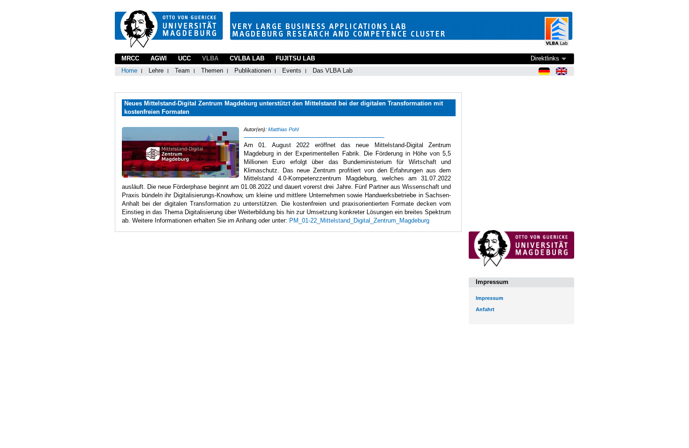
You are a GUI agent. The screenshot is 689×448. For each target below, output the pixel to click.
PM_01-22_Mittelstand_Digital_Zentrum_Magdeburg (359, 220)
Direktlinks (545, 58)
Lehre (156, 70)
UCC (184, 58)
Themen (212, 70)
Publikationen (252, 70)
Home (129, 70)
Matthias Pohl (283, 129)
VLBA (210, 58)
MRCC (130, 58)
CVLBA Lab (247, 58)
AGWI (158, 58)
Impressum (489, 298)
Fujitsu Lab (295, 58)
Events (291, 70)
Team (182, 70)
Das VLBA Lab (332, 70)
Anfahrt (485, 309)
